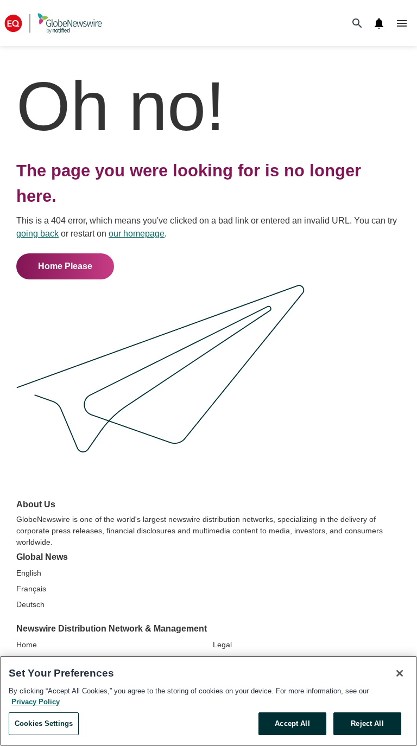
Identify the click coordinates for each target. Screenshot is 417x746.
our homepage (137, 233)
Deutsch (30, 604)
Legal (222, 644)
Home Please (65, 266)
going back (37, 233)
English (28, 573)
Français (31, 588)
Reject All (367, 723)
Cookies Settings (44, 723)
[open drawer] (402, 23)
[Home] (53, 23)
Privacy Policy (35, 702)
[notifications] (379, 23)
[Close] (400, 673)
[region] (208, 701)
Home (26, 644)
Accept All (292, 723)
